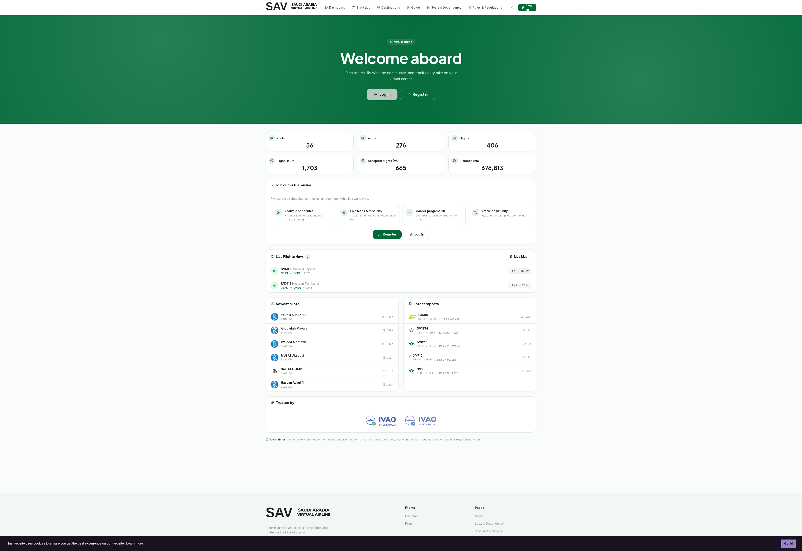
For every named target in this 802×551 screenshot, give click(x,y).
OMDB (298, 287)
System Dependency (446, 7)
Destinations (390, 7)
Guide (415, 7)
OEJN (284, 273)
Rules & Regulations (487, 7)
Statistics (363, 7)
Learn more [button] (134, 543)
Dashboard (337, 7)
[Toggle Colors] (513, 7)
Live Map (411, 516)
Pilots (408, 523)
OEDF (297, 273)
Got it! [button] (788, 543)
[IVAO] (420, 421)
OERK (284, 287)
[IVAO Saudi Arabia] (381, 421)
